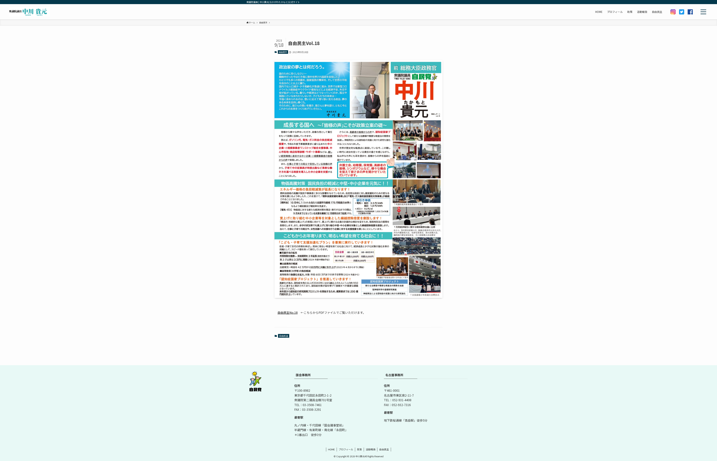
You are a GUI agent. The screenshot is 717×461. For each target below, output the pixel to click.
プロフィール (346, 449)
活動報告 (370, 449)
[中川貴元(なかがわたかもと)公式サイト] (29, 11)
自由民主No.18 (287, 312)
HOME (331, 449)
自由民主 (283, 51)
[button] (703, 11)
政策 (359, 449)
